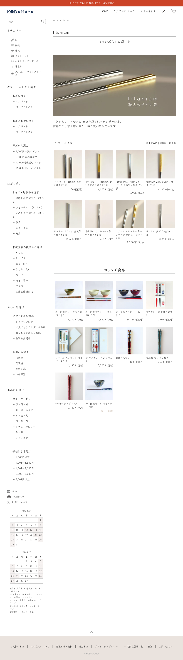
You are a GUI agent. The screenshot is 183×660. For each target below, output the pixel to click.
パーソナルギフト (25, 107)
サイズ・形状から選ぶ (26, 192)
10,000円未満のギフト (28, 162)
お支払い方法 (17, 646)
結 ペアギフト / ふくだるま (98, 359)
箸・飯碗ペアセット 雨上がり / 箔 (98, 313)
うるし (19, 253)
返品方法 (83, 646)
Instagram (18, 496)
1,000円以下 (23, 457)
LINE (14, 491)
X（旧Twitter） (20, 502)
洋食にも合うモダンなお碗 (31, 327)
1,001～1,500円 (25, 462)
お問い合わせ (148, 11)
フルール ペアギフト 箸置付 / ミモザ (69, 359)
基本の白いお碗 (24, 321)
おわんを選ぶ (15, 307)
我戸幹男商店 (23, 338)
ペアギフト (22, 101)
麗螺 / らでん (123, 358)
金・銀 (19, 432)
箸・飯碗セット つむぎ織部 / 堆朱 (68, 313)
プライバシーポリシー (106, 646)
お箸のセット (21, 95)
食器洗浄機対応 (24, 291)
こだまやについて (124, 11)
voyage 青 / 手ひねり (157, 358)
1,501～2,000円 (25, 468)
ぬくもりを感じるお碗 (28, 333)
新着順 (172, 143)
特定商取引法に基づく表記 (138, 646)
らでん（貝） (23, 269)
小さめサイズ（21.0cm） (30, 207)
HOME (104, 11)
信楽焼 (19, 357)
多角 (18, 222)
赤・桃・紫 (22, 415)
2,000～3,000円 (25, 474)
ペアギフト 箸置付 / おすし (159, 313)
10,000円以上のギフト (28, 168)
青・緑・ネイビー (25, 410)
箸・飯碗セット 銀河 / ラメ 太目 (98, 405)
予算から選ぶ (21, 145)
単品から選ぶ (15, 389)
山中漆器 (21, 374)
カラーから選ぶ (22, 398)
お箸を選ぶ (14, 183)
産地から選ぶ (21, 352)
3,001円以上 (23, 479)
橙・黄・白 (22, 421)
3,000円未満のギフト (28, 151)
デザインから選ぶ (23, 316)
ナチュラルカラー (25, 426)
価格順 (163, 143)
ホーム (56, 20)
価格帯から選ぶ (22, 451)
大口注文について (40, 646)
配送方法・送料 (64, 646)
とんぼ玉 (21, 258)
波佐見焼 (21, 369)
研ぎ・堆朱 (22, 280)
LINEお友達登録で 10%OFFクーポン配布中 (91, 3)
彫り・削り (22, 264)
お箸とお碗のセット (25, 120)
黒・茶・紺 (22, 404)
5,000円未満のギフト (28, 157)
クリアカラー (23, 437)
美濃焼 (19, 363)
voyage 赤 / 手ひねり (66, 403)
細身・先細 (22, 228)
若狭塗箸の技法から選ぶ (27, 247)
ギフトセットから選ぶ (21, 87)
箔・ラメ (21, 275)
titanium (65, 20)
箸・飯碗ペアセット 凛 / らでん (129, 313)
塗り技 (19, 286)
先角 (18, 233)
